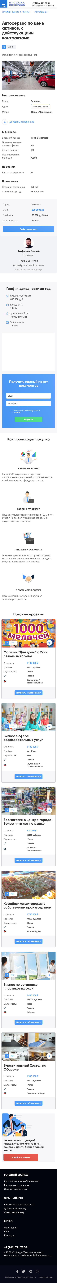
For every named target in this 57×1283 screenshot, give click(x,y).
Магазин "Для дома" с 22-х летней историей (25, 654)
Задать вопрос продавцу (28, 269)
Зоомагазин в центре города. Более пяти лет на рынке (28, 822)
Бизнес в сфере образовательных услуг (23, 738)
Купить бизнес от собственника (21, 1181)
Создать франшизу (14, 1212)
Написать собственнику (28, 692)
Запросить (28, 419)
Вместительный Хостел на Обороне (25, 1067)
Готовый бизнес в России (15, 11)
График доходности (28, 229)
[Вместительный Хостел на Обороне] (28, 1046)
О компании (10, 1227)
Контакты (9, 1235)
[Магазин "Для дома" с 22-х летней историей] (28, 633)
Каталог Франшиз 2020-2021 (19, 1204)
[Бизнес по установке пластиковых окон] (28, 965)
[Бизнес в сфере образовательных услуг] (28, 716)
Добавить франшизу (15, 1208)
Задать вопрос (45, 1277)
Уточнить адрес (40, 106)
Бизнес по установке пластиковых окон (21, 986)
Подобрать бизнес (20, 1157)
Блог (6, 1231)
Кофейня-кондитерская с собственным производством (27, 905)
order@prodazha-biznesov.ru (43, 5)
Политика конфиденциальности (20, 1277)
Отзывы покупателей (15, 1189)
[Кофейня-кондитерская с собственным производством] (28, 884)
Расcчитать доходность (16, 1185)
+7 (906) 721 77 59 (41, 3)
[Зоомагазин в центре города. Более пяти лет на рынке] (28, 800)
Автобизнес (41, 11)
